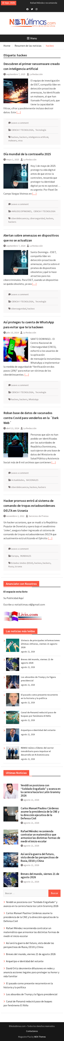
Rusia (11, 566)
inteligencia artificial (38, 137)
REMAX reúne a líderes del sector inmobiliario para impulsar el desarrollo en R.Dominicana (37, 751)
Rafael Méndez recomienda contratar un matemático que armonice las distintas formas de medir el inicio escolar (40, 836)
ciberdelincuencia (20, 218)
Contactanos (32, 1031)
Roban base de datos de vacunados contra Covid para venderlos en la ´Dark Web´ (31, 418)
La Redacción (36, 74)
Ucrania (18, 566)
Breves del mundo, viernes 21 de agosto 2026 (40, 875)
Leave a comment (20, 122)
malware (12, 140)
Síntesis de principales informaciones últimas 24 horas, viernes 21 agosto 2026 (40, 644)
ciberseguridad (37, 218)
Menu (33, 38)
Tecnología (40, 129)
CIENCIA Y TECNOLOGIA (22, 129)
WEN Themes (40, 1036)
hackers (23, 137)
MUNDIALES (25, 555)
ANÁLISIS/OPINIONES (21, 211)
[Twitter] (32, 9)
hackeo (14, 137)
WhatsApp (34, 399)
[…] (18, 112)
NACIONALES (32, 480)
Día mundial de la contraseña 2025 (27, 154)
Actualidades (17, 480)
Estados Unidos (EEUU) (22, 562)
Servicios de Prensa (38, 516)
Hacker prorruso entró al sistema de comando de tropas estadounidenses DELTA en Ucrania (29, 506)
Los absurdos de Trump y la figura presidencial (31, 994)
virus (20, 140)
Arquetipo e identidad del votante (38, 730)
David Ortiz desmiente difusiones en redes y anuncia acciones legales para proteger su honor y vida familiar (31, 972)
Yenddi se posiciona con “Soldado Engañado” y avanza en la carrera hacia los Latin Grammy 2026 (41, 790)
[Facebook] (27, 9)
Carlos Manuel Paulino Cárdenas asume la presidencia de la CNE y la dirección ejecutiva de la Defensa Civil (40, 813)
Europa (14, 555)
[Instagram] (36, 9)
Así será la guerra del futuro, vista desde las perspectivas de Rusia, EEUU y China (39, 857)
